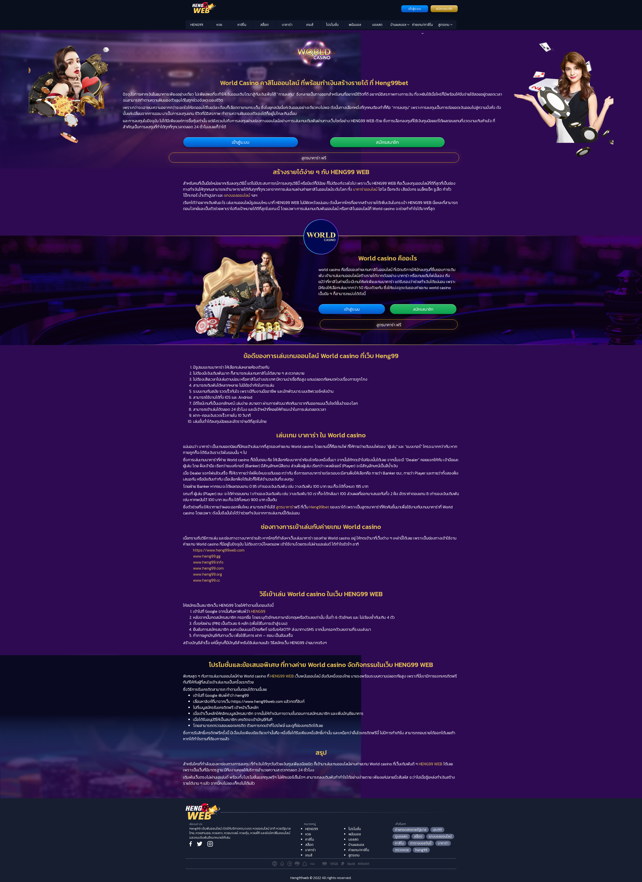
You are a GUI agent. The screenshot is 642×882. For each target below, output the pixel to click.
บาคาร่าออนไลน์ (365, 189)
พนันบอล (355, 24)
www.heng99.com (208, 568)
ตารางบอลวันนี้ (420, 843)
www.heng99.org (207, 574)
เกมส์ (309, 24)
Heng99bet (319, 507)
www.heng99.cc (206, 580)
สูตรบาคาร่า (285, 507)
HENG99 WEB (282, 676)
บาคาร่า (287, 24)
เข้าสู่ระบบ (414, 9)
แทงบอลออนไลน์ (237, 195)
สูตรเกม (444, 24)
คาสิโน (241, 24)
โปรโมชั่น (332, 24)
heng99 (421, 850)
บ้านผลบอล (398, 24)
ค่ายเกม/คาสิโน (422, 24)
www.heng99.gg (206, 556)
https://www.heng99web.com (219, 550)
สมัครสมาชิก (444, 9)
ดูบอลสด (401, 836)
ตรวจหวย (402, 850)
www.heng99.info (208, 562)
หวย (219, 24)
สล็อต (264, 24)
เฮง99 (437, 829)
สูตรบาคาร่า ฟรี (313, 158)
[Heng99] (293, 8)
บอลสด (377, 24)
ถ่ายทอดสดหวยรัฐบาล (410, 829)
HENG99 (196, 24)
